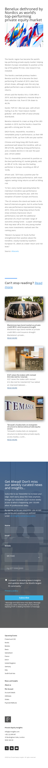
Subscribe (24, 597)
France (7, 656)
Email (8, 535)
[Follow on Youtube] (17, 748)
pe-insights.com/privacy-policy (22, 516)
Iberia (6, 649)
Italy (6, 670)
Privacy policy (11, 590)
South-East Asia (10, 673)
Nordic (7, 643)
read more (12, 338)
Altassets (15, 251)
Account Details (10, 693)
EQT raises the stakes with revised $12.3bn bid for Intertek (21, 376)
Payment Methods (11, 703)
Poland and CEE (10, 639)
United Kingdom (10, 663)
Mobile (8, 546)
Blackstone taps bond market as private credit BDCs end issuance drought (23, 326)
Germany (8, 667)
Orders (7, 699)
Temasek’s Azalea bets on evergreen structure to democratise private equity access (23, 427)
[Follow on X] (7, 748)
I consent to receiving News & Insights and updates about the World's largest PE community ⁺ (24, 583)
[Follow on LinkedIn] (12, 748)
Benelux (7, 646)
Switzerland (8, 653)
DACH (7, 660)
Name (7, 525)
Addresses (8, 696)
